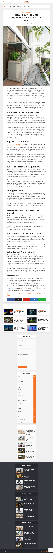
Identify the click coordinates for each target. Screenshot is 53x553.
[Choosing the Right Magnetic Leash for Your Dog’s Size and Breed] (21, 438)
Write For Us (48, 551)
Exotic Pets (16, 318)
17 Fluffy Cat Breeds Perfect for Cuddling (30, 433)
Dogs (26, 436)
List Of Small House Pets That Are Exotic (30, 445)
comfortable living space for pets (16, 144)
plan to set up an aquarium (24, 287)
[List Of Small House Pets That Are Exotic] (21, 444)
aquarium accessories (13, 293)
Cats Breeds (30, 430)
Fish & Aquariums (26, 12)
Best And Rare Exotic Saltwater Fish (19, 312)
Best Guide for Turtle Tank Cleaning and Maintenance (19, 321)
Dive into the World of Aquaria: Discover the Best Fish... (19, 328)
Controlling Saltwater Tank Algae (42, 312)
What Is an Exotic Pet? (29, 503)
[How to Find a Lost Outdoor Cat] (21, 457)
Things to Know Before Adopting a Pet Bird (29, 498)
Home (5, 6)
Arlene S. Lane (27, 23)
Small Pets (21, 319)
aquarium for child (24, 293)
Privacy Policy (42, 551)
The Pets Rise (25, 551)
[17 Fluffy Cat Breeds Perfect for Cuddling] (21, 432)
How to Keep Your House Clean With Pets (29, 487)
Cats (26, 430)
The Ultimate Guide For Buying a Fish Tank (42, 320)
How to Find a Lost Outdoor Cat (29, 457)
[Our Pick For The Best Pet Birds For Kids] (21, 450)
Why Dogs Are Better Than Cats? (29, 470)
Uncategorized (28, 442)
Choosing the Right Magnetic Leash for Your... (30, 439)
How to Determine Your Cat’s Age (29, 475)
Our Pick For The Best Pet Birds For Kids (29, 451)
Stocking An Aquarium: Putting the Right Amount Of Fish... (42, 328)
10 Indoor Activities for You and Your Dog (29, 481)
